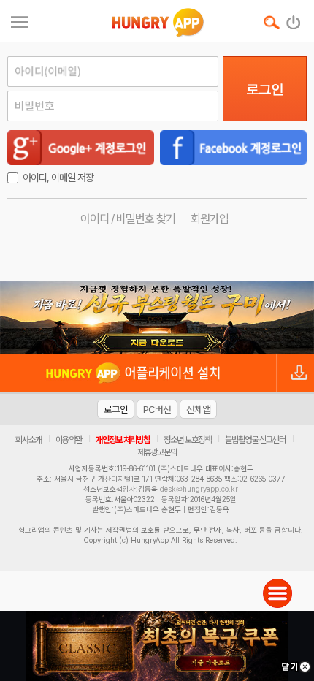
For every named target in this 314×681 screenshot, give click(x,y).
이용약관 (68, 440)
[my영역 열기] (19, 20)
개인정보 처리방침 (123, 440)
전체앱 (198, 409)
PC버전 (157, 409)
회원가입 (210, 219)
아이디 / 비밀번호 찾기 (127, 219)
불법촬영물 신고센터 (255, 440)
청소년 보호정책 (187, 440)
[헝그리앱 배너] (157, 317)
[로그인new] (294, 19)
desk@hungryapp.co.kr (199, 488)
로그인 (264, 89)
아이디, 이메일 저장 (58, 177)
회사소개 (28, 440)
